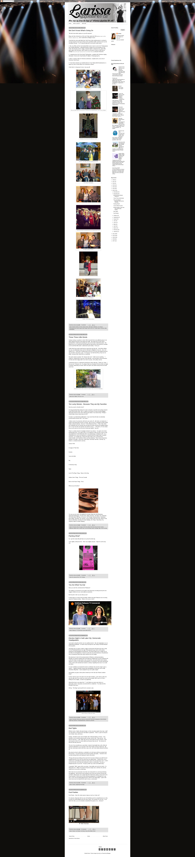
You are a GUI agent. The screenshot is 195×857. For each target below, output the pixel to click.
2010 (114, 235)
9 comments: (83, 782)
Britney (77, 326)
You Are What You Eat (77, 585)
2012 (114, 190)
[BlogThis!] (90, 325)
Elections (75, 720)
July (115, 220)
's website (99, 672)
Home (70, 23)
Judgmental (78, 784)
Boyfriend (74, 326)
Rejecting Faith (122, 142)
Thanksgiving (71, 329)
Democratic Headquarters (95, 719)
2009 (114, 237)
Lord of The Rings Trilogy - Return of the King (79, 473)
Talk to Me (84, 23)
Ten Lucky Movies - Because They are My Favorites (88, 404)
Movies (93, 528)
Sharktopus (102, 517)
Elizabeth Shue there (73, 685)
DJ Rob (80, 326)
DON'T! (120, 86)
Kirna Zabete (90, 831)
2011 (114, 233)
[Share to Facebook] (93, 325)
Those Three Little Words (78, 337)
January (115, 231)
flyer (78, 577)
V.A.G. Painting (82, 577)
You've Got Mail (72, 456)
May (115, 224)
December (116, 191)
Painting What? (74, 536)
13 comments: (84, 829)
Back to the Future (91, 526)
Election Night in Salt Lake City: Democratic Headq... (118, 208)
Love (99, 326)
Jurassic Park (72, 443)
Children (75, 396)
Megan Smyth (81, 328)
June (115, 222)
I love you (79, 396)
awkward (75, 577)
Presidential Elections (81, 720)
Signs (70, 469)
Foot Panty (83, 831)
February (116, 229)
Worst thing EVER (116, 168)
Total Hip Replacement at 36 (121, 119)
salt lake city (88, 720)
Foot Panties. (72, 795)
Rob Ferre (92, 328)
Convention (74, 719)
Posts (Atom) (77, 838)
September (116, 217)
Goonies (70, 452)
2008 (114, 239)
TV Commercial (79, 630)
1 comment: (83, 394)
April (115, 226)
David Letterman (76, 423)
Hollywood (71, 528)
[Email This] (88, 325)
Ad (72, 577)
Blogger (108, 853)
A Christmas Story (73, 464)
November (116, 193)
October (115, 215)
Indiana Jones (76, 528)
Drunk (101, 719)
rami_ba (100, 853)
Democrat (83, 719)
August (115, 219)
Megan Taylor (87, 328)
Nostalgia (96, 528)
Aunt (73, 396)
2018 (114, 179)
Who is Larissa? (76, 23)
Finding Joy (114, 78)
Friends (86, 326)
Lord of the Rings (88, 528)
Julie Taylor (91, 326)
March (115, 227)
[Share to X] (91, 325)
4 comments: (83, 525)
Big (69, 460)
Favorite (98, 526)
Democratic (88, 719)
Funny (86, 831)
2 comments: (83, 324)
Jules (74, 36)
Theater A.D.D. (122, 66)
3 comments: (83, 717)
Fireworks (121, 107)
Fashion (73, 784)
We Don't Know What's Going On (81, 30)
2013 (114, 188)
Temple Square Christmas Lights (101, 328)
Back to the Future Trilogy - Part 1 (76, 481)
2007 (114, 240)
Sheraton (92, 720)
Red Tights (73, 728)
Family (83, 326)
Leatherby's (95, 326)
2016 (114, 183)
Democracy (79, 719)
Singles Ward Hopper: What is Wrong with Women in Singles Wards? (121, 156)
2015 (114, 185)
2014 (114, 186)
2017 (114, 181)
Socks (94, 831)
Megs (70, 36)
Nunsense (87, 64)
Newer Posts (71, 836)
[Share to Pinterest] (94, 325)
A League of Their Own (74, 447)
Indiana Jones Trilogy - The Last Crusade (78, 477)
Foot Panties (73, 792)
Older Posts (105, 836)
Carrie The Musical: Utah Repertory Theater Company (121, 96)
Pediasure (87, 587)
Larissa (119, 33)
